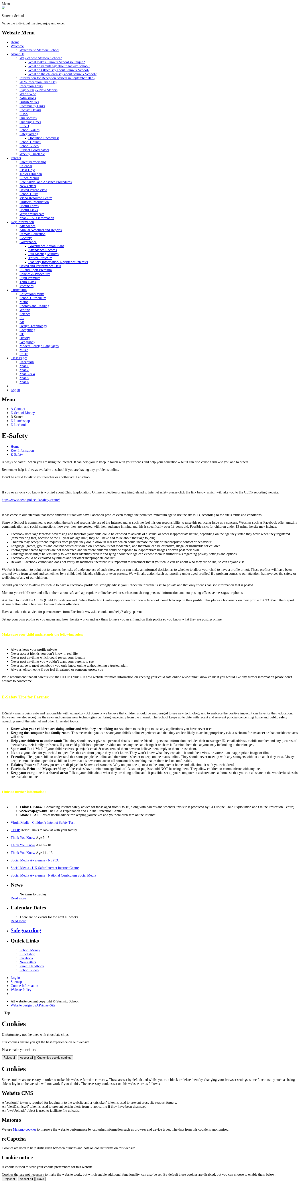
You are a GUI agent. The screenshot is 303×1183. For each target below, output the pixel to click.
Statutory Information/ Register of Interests (58, 262)
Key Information (22, 222)
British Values (29, 102)
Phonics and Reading (34, 306)
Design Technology (33, 326)
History (25, 338)
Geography (27, 342)
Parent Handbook (32, 966)
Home (15, 42)
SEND (24, 126)
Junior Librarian (31, 174)
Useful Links (29, 210)
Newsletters (28, 186)
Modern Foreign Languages (39, 346)
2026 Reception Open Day (38, 82)
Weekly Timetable (32, 154)
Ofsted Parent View (33, 190)
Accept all (26, 1057)
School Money (30, 950)
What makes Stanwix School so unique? (56, 62)
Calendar (26, 166)
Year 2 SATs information (37, 218)
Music (24, 350)
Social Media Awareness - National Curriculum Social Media (53, 875)
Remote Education (32, 234)
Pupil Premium (30, 278)
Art (22, 322)
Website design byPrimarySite (33, 1005)
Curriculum (19, 290)
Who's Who (28, 94)
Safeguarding (29, 134)
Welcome (17, 46)
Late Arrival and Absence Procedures (46, 182)
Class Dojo (27, 170)
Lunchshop (27, 954)
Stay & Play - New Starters (38, 90)
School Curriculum (33, 298)
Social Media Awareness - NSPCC (35, 860)
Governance (28, 242)
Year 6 (24, 382)
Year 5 (24, 378)
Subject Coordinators (34, 150)
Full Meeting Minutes (43, 254)
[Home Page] (3, 8)
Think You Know (23, 837)
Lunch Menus (29, 178)
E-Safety (26, 238)
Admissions (28, 98)
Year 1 (24, 366)
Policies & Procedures (35, 274)
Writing (25, 310)
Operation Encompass (43, 138)
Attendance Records (42, 250)
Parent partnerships (33, 162)
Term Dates (28, 282)
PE (22, 318)
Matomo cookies (24, 1129)
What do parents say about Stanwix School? (59, 66)
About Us (17, 54)
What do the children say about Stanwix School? (62, 74)
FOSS (24, 114)
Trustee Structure (40, 258)
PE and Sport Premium (36, 270)
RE (22, 334)
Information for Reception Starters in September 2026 (57, 78)
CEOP (15, 830)
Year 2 (24, 370)
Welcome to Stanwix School (39, 50)
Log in (15, 390)
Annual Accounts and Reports (41, 230)
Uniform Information (34, 202)
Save (40, 1179)
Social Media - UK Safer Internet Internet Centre (45, 868)
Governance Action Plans (46, 246)
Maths (24, 302)
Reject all (10, 1057)
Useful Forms (29, 206)
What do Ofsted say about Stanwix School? (58, 70)
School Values (29, 130)
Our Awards (28, 118)
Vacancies (26, 286)
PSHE (24, 354)
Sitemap (16, 982)
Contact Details (30, 110)
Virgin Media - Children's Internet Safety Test (42, 822)
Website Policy (21, 990)
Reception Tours (31, 86)
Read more (18, 898)
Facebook (26, 958)
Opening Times (30, 122)
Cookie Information (24, 986)
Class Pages (19, 358)
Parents (16, 158)
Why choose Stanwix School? (41, 58)
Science (25, 314)
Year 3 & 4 (27, 374)
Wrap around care (32, 214)
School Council (30, 142)
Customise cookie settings (54, 1057)
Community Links (32, 106)
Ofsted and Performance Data (40, 266)
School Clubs (29, 194)
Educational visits (32, 294)
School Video (29, 146)
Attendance (27, 226)
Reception (27, 362)
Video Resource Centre (36, 198)
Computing (27, 330)
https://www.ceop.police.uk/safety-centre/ (31, 500)
